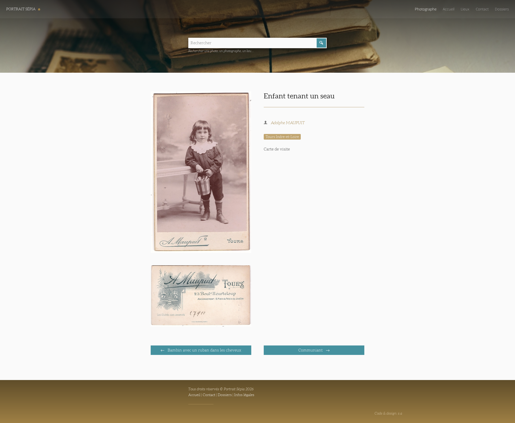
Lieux (465, 9)
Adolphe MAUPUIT (288, 123)
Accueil (448, 9)
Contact (482, 9)
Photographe (426, 9)
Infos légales (244, 395)
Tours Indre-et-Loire (282, 137)
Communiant (311, 350)
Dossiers (502, 9)
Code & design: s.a (388, 413)
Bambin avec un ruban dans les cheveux (204, 350)
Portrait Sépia (21, 9)
